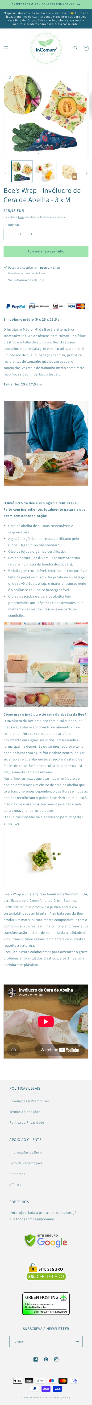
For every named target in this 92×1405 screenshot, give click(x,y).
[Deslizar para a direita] (87, 172)
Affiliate (15, 1184)
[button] (6, 48)
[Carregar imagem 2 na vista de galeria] (45, 171)
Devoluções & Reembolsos (29, 1101)
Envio (21, 216)
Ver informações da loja (26, 280)
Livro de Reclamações (25, 1163)
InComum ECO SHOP (39, 1397)
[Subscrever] (77, 1341)
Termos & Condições (24, 1112)
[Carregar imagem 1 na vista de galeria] (22, 171)
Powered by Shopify (60, 1397)
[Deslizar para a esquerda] (5, 172)
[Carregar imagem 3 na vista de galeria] (69, 171)
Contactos (17, 1174)
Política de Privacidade (26, 1122)
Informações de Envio (25, 1152)
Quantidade (12, 225)
